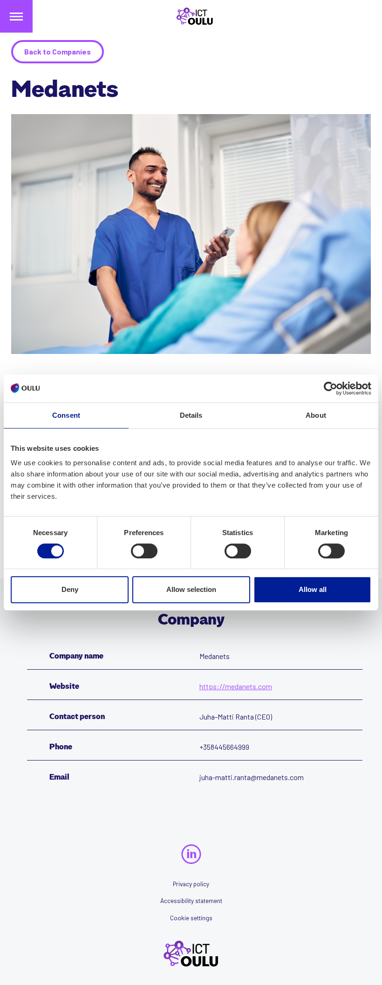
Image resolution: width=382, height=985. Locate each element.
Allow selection (191, 589)
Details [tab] (191, 415)
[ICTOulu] (191, 16)
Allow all (313, 589)
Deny (69, 589)
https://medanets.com (235, 686)
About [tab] (316, 415)
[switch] (144, 550)
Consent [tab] (66, 415)
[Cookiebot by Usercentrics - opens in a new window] (330, 388)
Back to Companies (57, 51)
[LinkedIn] (191, 854)
